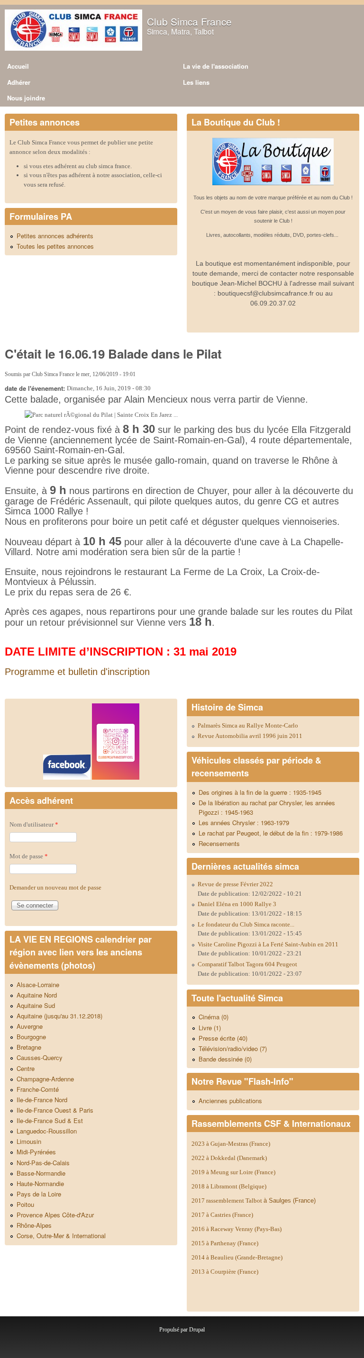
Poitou (25, 1204)
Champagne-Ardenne (45, 1078)
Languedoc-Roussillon (47, 1130)
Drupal (197, 1329)
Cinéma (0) (213, 1016)
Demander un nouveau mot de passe (55, 887)
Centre (26, 1068)
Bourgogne (31, 1036)
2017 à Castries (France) (222, 1214)
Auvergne (30, 1026)
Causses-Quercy (40, 1057)
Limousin (29, 1141)
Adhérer (18, 82)
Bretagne (29, 1047)
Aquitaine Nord (37, 994)
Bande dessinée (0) (225, 1058)
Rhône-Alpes (34, 1225)
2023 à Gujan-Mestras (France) (230, 1143)
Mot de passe (28, 856)
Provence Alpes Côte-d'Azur (55, 1214)
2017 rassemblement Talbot (253, 1200)
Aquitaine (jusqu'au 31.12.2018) (59, 1015)
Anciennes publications (230, 1100)
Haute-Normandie (40, 1183)
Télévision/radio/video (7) (233, 1048)
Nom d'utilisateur (33, 824)
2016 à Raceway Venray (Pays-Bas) (236, 1228)
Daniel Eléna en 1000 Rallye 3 (237, 904)
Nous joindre (26, 97)
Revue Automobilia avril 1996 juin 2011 (250, 735)
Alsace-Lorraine (38, 984)
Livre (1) (210, 1027)
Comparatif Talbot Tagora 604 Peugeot (247, 964)
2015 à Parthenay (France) (224, 1243)
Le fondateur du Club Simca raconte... (246, 924)
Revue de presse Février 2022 (235, 884)
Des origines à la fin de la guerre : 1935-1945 (260, 792)
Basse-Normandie (41, 1173)
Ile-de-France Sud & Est (50, 1120)
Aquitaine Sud (36, 1005)
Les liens (196, 82)
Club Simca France (189, 21)
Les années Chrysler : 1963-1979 (244, 822)
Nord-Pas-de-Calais (43, 1162)
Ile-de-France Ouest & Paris (55, 1110)
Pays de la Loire (39, 1193)
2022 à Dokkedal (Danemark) (229, 1157)
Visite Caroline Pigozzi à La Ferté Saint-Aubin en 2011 (268, 944)
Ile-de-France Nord (42, 1099)
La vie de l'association (215, 66)
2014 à (236, 1257)
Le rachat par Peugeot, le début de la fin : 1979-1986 (271, 832)
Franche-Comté (38, 1089)
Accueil (18, 66)
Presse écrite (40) (223, 1038)
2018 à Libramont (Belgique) (228, 1186)
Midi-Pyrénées (36, 1151)
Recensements (219, 843)
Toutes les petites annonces (55, 246)
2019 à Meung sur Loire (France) (233, 1172)
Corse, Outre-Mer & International (61, 1235)
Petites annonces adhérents (55, 235)
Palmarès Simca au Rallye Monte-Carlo (248, 725)
